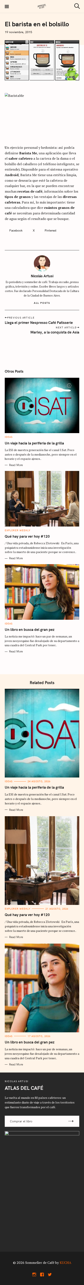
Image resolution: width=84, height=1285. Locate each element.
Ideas (9, 436)
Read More (16, 465)
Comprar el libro (21, 1121)
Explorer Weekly (18, 530)
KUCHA (65, 1262)
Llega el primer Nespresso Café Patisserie (39, 322)
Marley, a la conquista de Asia (54, 332)
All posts (42, 302)
